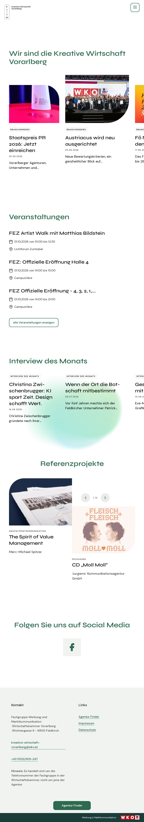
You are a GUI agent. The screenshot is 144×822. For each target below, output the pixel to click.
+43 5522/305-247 (24, 759)
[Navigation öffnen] (135, 7)
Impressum (86, 723)
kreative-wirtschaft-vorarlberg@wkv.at (25, 745)
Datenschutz (87, 730)
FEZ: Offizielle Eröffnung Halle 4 (49, 262)
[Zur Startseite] (17, 7)
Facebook (72, 647)
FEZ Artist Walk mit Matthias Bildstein (57, 233)
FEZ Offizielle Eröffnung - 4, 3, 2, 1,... (52, 291)
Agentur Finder (89, 717)
